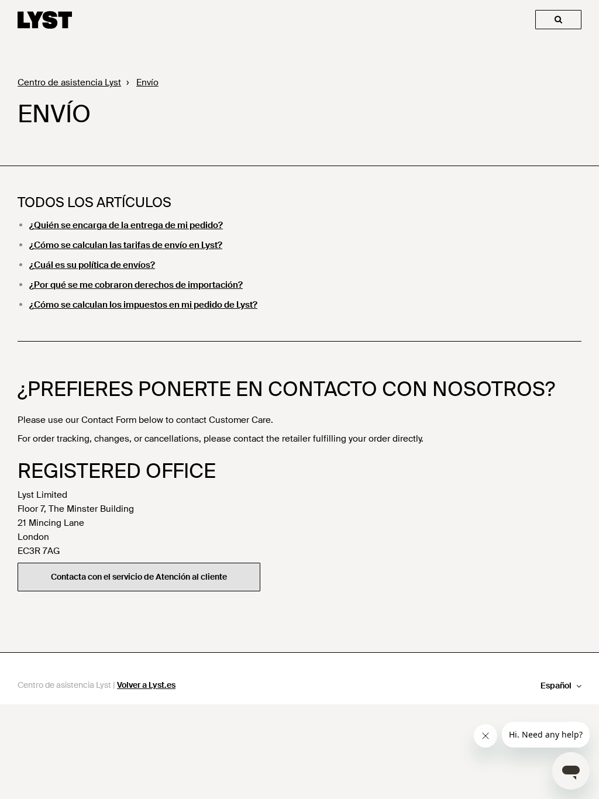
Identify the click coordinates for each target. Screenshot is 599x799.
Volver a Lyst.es (146, 685)
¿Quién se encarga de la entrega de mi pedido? (126, 225)
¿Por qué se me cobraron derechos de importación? (136, 285)
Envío (147, 82)
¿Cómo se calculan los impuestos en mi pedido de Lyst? (143, 305)
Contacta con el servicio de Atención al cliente (139, 576)
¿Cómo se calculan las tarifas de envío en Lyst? (125, 245)
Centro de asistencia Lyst (69, 82)
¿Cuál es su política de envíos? (92, 265)
